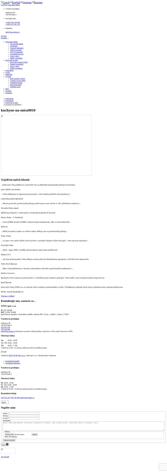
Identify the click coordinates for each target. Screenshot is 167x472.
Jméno (6, 413)
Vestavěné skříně (11, 42)
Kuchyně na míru (11, 60)
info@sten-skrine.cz (12, 32)
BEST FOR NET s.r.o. (17, 355)
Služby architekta (16, 58)
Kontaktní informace (12, 363)
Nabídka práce (15, 87)
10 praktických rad (16, 54)
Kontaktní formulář (12, 361)
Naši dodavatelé (15, 85)
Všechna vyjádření (7, 296)
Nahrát (34, 434)
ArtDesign (13, 46)
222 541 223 (5, 327)
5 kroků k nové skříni (17, 81)
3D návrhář (5, 457)
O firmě (8, 77)
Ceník (7, 72)
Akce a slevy (14, 56)
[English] (15, 2)
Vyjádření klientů (16, 83)
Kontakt (4, 38)
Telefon (5, 416)
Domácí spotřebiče (16, 64)
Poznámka (6, 420)
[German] (26, 2)
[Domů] (4, 36)
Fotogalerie (9, 70)
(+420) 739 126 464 (12, 22)
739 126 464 (5, 329)
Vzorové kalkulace (17, 48)
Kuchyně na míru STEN (19, 62)
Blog (7, 89)
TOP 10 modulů (16, 50)
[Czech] (5, 2)
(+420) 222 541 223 (12, 24)
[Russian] (37, 2)
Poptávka (8, 93)
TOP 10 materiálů (16, 52)
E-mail (6, 418)
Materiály (8, 75)
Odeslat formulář (9, 440)
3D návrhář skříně (16, 44)
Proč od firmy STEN (17, 79)
